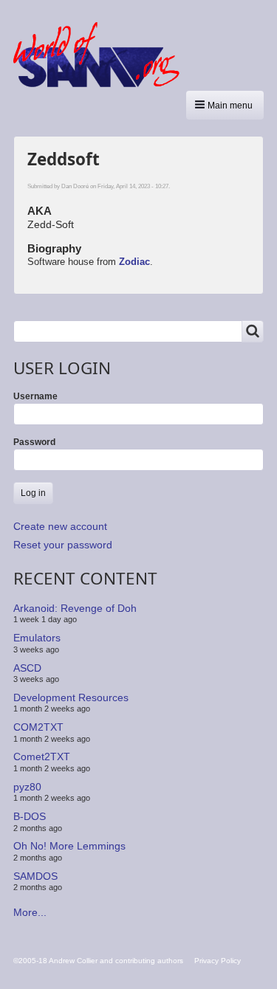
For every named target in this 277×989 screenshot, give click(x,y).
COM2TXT (38, 727)
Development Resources (71, 697)
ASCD (27, 667)
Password (34, 442)
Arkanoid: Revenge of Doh (75, 608)
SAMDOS (35, 876)
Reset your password (62, 545)
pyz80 (27, 787)
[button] (225, 105)
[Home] (102, 54)
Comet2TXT (41, 756)
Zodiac (134, 261)
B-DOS (29, 816)
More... (30, 912)
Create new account (60, 526)
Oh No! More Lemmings (69, 846)
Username (35, 396)
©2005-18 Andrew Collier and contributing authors (98, 961)
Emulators (37, 638)
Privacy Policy (217, 961)
